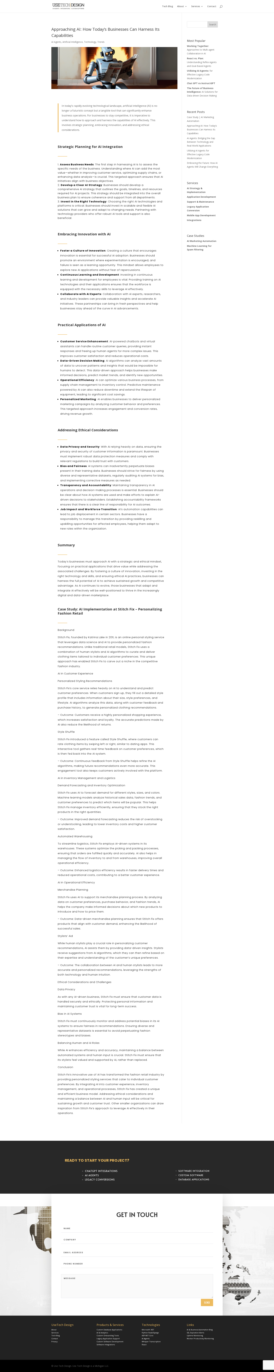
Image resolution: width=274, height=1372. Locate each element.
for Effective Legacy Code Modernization (200, 74)
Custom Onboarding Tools (108, 1335)
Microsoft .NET (148, 1329)
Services (195, 6)
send (207, 1302)
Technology (90, 41)
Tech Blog (167, 6)
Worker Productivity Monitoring (200, 1338)
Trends (100, 41)
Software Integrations (106, 1344)
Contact (211, 6)
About (180, 6)
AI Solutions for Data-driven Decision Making (202, 92)
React (144, 1344)
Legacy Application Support (108, 1338)
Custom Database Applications (109, 1329)
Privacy (54, 1341)
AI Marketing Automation (201, 240)
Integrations (194, 220)
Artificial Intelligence (72, 41)
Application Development (201, 196)
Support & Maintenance (200, 201)
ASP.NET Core (147, 1335)
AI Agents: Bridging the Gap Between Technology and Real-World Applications (201, 142)
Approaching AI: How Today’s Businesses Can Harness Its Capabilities (202, 129)
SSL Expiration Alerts (195, 1332)
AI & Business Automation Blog (200, 1329)
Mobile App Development (201, 215)
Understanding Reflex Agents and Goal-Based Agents (202, 62)
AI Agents (56, 41)
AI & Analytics (102, 1332)
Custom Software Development (110, 1341)
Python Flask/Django (150, 1332)
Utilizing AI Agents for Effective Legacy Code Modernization (198, 154)
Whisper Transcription (151, 1341)
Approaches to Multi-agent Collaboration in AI (200, 50)
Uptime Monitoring (195, 1335)
